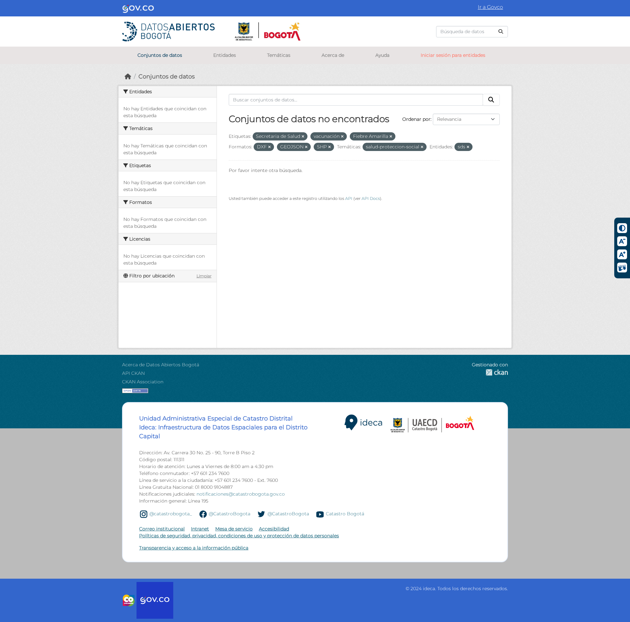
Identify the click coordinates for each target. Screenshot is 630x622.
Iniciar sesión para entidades (453, 55)
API (348, 198)
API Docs (371, 198)
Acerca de (333, 55)
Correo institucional (162, 529)
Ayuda (382, 55)
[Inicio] (128, 76)
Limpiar (204, 275)
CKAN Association (142, 382)
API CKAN (133, 373)
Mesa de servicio (234, 529)
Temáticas (278, 55)
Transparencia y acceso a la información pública (193, 548)
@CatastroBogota (229, 514)
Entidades (224, 55)
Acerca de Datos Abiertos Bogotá (160, 365)
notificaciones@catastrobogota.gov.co (241, 494)
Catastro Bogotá (345, 514)
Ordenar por (416, 119)
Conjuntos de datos (159, 55)
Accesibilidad (274, 529)
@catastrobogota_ (170, 514)
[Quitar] (303, 136)
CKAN (490, 372)
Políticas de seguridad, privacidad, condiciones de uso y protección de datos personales (239, 536)
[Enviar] (500, 31)
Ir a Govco (490, 7)
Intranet (200, 529)
